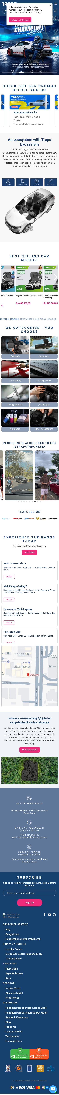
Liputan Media (13, 1031)
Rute (9, 577)
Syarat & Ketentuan (16, 1017)
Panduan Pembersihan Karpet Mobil (26, 1012)
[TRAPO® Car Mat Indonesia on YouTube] (50, 915)
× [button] (50, 5)
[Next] (55, 290)
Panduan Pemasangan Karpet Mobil (26, 1007)
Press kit (10, 1026)
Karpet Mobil (12, 988)
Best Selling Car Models (29, 258)
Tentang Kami (13, 958)
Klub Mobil (11, 968)
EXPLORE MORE (29, 750)
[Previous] (4, 290)
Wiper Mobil (12, 997)
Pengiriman (12, 934)
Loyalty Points (13, 949)
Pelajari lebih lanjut (20, 19)
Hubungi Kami (13, 1041)
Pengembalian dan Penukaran (23, 939)
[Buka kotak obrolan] (53, 1089)
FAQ (7, 929)
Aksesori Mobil (14, 993)
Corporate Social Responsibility (23, 954)
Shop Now (29, 552)
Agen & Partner (14, 973)
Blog (8, 1022)
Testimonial (12, 1036)
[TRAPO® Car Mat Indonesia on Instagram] (54, 915)
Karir (8, 978)
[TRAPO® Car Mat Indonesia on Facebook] (45, 915)
